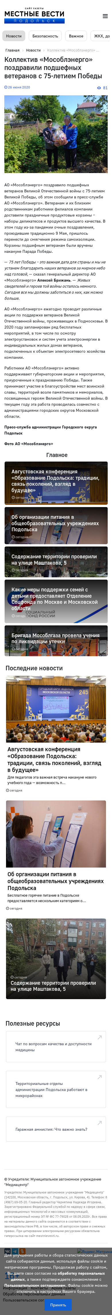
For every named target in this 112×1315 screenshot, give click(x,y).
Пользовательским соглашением (34, 1285)
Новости (14, 35)
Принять (58, 1304)
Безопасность (45, 35)
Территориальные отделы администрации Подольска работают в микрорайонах (51, 1089)
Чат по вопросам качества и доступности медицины (54, 1046)
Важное (76, 35)
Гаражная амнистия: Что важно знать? (51, 1129)
